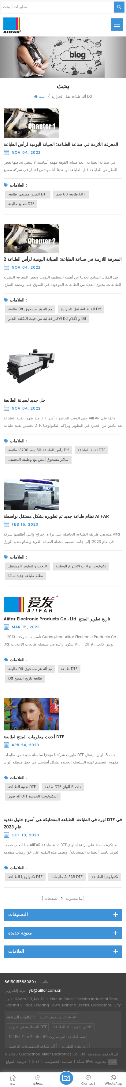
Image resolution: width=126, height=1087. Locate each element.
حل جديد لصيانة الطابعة (25, 400)
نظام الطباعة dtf (74, 1047)
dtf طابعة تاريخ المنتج (25, 678)
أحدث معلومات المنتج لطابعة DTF (34, 737)
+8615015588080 (21, 982)
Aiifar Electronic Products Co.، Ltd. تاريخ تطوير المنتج (57, 619)
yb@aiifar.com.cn (45, 991)
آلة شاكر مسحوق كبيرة (58, 1017)
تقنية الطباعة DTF (91, 450)
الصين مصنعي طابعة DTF (27, 194)
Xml (35, 1062)
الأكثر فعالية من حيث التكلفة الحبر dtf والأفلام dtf (47, 319)
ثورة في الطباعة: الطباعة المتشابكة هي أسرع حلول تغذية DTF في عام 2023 (63, 823)
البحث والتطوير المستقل (27, 566)
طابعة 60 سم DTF (71, 194)
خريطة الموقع (16, 1062)
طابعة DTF (69, 669)
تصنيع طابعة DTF (21, 204)
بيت (42, 97)
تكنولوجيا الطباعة (104, 877)
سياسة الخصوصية (58, 1062)
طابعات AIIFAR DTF (67, 877)
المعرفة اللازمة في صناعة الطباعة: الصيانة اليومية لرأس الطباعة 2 (63, 259)
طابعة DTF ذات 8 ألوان (63, 787)
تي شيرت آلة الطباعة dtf (73, 1027)
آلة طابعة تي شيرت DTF (28, 1027)
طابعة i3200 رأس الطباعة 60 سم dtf (38, 450)
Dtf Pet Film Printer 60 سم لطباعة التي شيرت (47, 1037)
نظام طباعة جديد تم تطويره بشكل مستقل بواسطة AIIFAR (56, 516)
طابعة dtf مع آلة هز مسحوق (30, 309)
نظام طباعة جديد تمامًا (25, 576)
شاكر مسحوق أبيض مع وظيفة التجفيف (38, 460)
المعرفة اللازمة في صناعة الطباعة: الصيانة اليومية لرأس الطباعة (61, 144)
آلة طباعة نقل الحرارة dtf (81, 309)
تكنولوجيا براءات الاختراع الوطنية (81, 566)
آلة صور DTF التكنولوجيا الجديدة (32, 796)
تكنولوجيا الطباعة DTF (25, 877)
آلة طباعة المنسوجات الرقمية (32, 1047)
